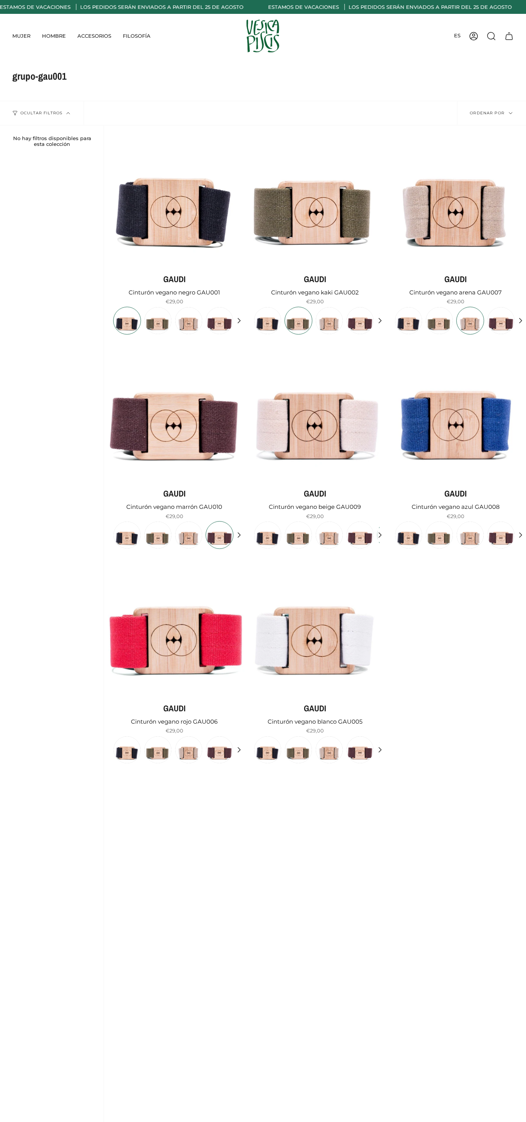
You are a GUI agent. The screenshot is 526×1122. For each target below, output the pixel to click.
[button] (21, 36)
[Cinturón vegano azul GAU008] (455, 410)
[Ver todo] (239, 321)
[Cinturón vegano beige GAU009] (315, 410)
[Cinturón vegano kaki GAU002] (315, 195)
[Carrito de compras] (509, 36)
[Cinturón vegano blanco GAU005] (315, 624)
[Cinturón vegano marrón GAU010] (174, 410)
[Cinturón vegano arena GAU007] (455, 195)
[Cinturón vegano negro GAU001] (174, 195)
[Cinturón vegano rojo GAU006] (174, 624)
